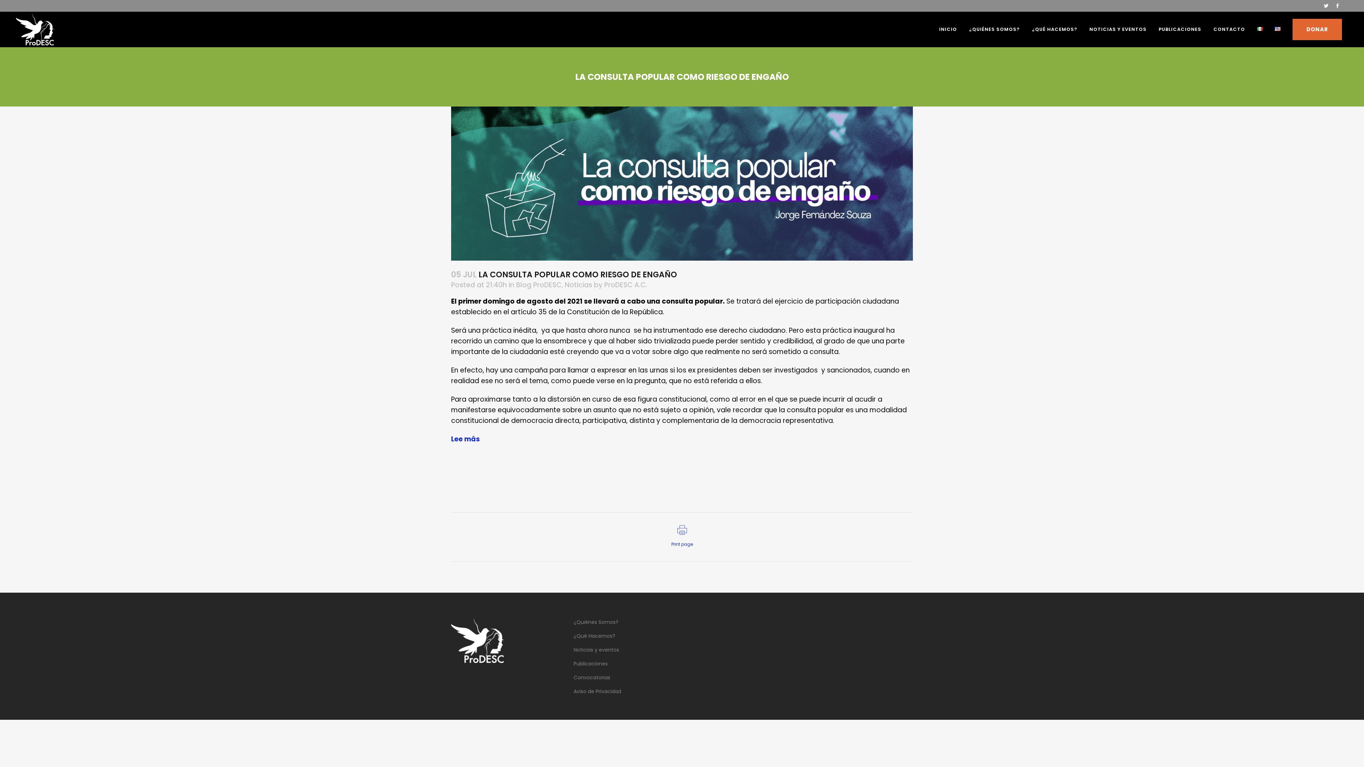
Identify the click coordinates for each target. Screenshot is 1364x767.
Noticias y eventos (596, 649)
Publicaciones (591, 663)
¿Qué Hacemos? (594, 636)
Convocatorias (592, 677)
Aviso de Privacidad (597, 691)
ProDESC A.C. (625, 285)
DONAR (1317, 29)
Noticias (578, 285)
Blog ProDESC (539, 285)
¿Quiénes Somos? (596, 622)
